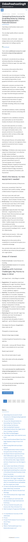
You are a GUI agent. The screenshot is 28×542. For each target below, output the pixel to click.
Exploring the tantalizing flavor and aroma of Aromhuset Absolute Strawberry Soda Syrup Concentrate (15, 472)
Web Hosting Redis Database (11, 427)
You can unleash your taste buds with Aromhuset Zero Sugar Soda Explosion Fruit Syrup (14, 501)
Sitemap (6, 524)
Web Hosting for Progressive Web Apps (14, 509)
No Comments (21, 14)
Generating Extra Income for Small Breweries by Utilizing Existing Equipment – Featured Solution (13, 19)
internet (14, 14)
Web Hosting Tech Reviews (11, 425)
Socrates (17, 537)
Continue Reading (8, 392)
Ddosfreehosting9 (14, 4)
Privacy (6, 517)
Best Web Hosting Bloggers (11, 433)
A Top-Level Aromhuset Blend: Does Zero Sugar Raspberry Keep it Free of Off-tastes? (15, 441)
